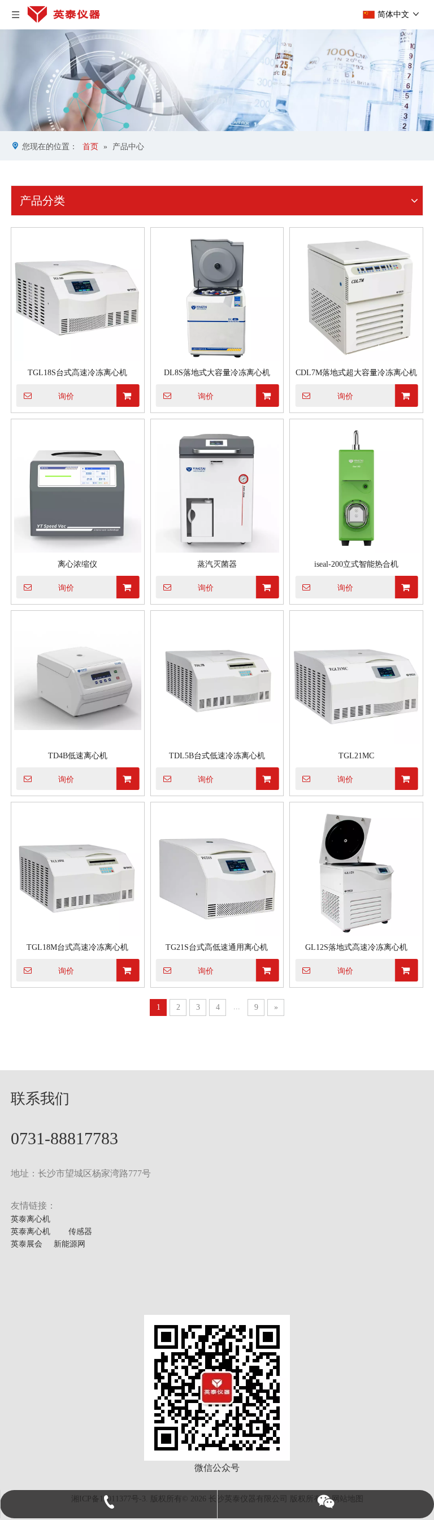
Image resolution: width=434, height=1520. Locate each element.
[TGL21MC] (356, 681)
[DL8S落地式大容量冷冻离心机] (217, 297)
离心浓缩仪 (77, 564)
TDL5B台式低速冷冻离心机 (217, 756)
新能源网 (69, 1244)
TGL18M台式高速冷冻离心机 (77, 947)
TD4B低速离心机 (77, 756)
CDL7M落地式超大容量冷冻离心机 (356, 372)
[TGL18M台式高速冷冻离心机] (77, 872)
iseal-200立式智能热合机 (356, 564)
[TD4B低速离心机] (77, 681)
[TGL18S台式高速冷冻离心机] (77, 297)
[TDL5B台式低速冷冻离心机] (217, 681)
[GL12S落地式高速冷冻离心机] (356, 872)
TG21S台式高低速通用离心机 (217, 947)
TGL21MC (356, 756)
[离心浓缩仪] (77, 489)
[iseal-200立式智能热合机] (356, 489)
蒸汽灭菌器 (217, 564)
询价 (66, 396)
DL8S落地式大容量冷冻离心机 (217, 372)
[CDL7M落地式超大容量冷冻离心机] (356, 297)
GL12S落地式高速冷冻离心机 (356, 947)
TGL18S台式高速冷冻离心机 (77, 372)
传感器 (80, 1231)
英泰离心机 (30, 1219)
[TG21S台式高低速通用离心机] (217, 872)
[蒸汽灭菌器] (217, 489)
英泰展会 (26, 1244)
